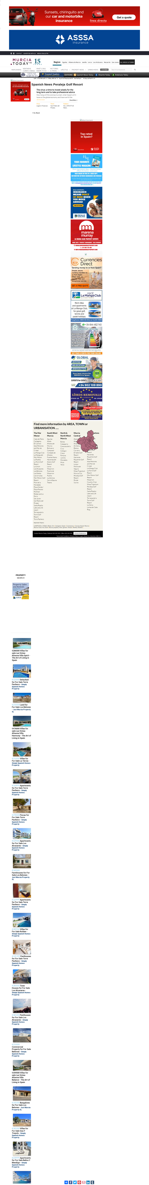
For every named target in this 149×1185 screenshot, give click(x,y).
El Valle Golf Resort (78, 452)
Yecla (62, 463)
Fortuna (63, 454)
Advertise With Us (95, 535)
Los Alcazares (38, 467)
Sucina (76, 481)
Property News (78, 68)
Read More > (73, 98)
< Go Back (36, 111)
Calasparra (64, 443)
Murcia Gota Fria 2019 (41, 526)
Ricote (76, 479)
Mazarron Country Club (92, 479)
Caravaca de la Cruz (65, 446)
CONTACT (19, 52)
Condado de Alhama (51, 452)
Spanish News (93, 68)
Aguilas (49, 438)
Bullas (62, 440)
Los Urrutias (38, 474)
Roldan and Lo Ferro (39, 494)
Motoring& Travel (54, 68)
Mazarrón (107, 61)
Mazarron (50, 467)
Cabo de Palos (39, 438)
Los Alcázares (98, 61)
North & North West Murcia (65, 434)
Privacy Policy (74, 535)
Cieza (62, 452)
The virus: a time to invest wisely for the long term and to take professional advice (56, 89)
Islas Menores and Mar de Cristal (38, 447)
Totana (49, 481)
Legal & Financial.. (42, 104)
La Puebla (37, 458)
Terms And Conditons (63, 535)
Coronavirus (70, 524)
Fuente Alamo (52, 456)
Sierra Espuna (52, 479)
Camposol (50, 449)
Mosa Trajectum (79, 470)
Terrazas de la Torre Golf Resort (38, 513)
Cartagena (37, 440)
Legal (81, 535)
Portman (37, 490)
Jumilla (84, 61)
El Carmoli (37, 442)
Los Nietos (37, 472)
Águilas (64, 61)
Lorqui (76, 463)
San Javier (115, 61)
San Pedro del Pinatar (38, 500)
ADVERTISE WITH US (29, 52)
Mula (62, 461)
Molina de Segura (77, 466)
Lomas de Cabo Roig (92, 507)
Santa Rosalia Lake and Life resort (38, 506)
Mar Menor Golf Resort (39, 478)
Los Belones (38, 470)
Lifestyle (64, 68)
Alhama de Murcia (74, 61)
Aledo (49, 440)
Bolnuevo (50, 447)
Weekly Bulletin (78, 526)
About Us (86, 535)
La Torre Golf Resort (38, 462)
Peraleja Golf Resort (78, 475)
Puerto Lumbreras (51, 475)
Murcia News (16, 68)
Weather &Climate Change (29, 68)
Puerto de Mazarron (50, 471)
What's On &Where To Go (41, 68)
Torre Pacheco (39, 518)
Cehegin (63, 450)
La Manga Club (39, 451)
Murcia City (78, 472)
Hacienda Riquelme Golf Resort (79, 458)
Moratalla (63, 459)
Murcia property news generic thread (60, 526)
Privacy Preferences (80, 532)
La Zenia (90, 504)
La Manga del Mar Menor (38, 455)
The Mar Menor (37, 433)
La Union (37, 465)
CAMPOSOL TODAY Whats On (44, 524)
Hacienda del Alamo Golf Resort (51, 460)
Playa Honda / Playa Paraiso (38, 487)
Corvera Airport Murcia (82, 524)
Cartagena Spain (60, 524)
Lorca (90, 61)
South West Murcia (52, 433)
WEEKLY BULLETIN (42, 52)
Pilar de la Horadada (37, 482)
